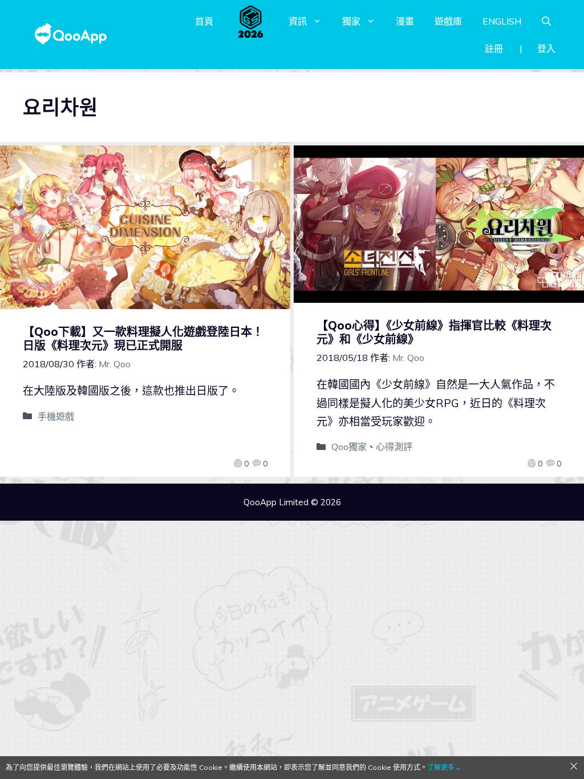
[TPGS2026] (251, 21)
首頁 (204, 21)
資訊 (298, 21)
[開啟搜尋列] (546, 21)
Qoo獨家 (349, 446)
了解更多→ (444, 767)
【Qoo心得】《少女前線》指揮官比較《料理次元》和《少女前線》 (434, 332)
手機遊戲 (56, 416)
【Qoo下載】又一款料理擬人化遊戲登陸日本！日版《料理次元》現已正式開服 (143, 338)
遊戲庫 (448, 21)
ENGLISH (501, 21)
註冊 (494, 48)
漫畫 (405, 21)
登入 (546, 48)
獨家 (351, 21)
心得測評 (394, 446)
